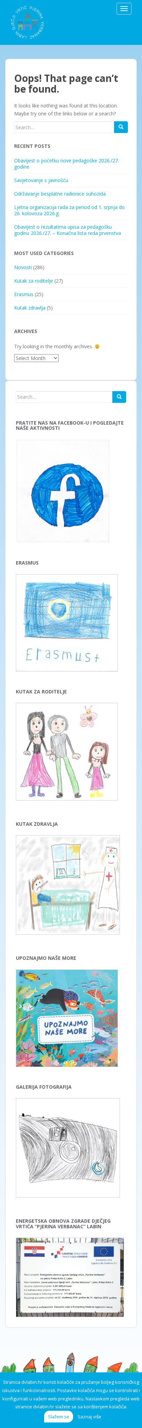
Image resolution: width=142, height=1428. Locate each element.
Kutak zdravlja (29, 307)
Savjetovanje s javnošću (41, 180)
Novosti (23, 267)
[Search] (121, 127)
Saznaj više (89, 1416)
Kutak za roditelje (33, 280)
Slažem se (58, 1416)
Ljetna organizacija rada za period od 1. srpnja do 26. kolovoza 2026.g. (69, 210)
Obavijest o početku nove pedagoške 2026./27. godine (66, 163)
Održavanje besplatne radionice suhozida (60, 193)
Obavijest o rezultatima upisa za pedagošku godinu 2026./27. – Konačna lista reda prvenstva (67, 230)
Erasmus (23, 294)
